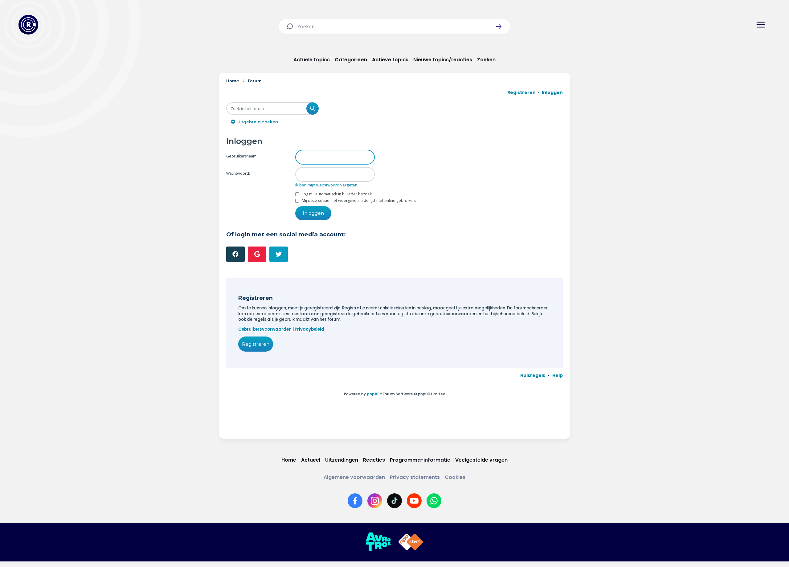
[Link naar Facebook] (355, 500)
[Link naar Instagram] (374, 500)
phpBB (373, 394)
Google (257, 254)
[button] (498, 26)
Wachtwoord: (238, 173)
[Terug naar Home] (28, 25)
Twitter (278, 254)
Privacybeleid (309, 329)
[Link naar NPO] (410, 542)
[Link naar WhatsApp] (434, 500)
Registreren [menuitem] (521, 92)
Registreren (255, 344)
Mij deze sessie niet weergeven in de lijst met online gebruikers (358, 200)
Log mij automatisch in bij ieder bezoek (336, 194)
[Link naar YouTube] (414, 500)
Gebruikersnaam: (241, 156)
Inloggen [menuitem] (552, 92)
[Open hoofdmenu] (761, 25)
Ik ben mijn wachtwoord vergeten (326, 185)
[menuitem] (532, 375)
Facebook (235, 254)
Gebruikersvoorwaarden (265, 329)
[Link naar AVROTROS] (378, 542)
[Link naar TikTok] (394, 500)
